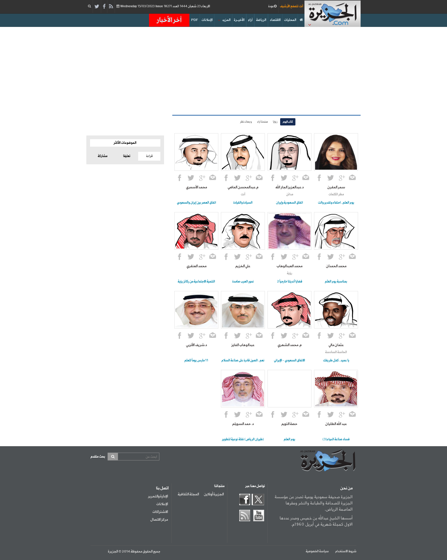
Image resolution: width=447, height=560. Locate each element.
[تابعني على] (342, 178)
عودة (271, 6)
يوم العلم (289, 439)
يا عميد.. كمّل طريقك (336, 360)
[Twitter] (97, 6)
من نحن (346, 488)
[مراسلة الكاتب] (352, 178)
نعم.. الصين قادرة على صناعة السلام (242, 360)
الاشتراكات (160, 512)
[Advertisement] (223, 71)
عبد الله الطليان (336, 424)
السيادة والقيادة (242, 202)
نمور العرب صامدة (243, 281)
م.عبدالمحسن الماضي (243, 187)
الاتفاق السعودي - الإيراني (289, 360)
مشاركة (102, 156)
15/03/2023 (165, 6)
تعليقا (126, 156)
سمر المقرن (336, 187)
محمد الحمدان (336, 266)
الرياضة (261, 20)
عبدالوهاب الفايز (243, 345)
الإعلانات (207, 20)
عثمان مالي (336, 345)
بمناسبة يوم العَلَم (336, 281)
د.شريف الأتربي (196, 345)
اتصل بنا (162, 488)
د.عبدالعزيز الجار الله (289, 187)
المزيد (226, 20)
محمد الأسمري (196, 187)
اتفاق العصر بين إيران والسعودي (196, 202)
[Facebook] (104, 6)
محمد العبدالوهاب (289, 266)
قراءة (149, 156)
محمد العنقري (196, 266)
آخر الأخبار (169, 20)
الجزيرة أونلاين (214, 494)
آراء (250, 20)
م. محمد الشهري (290, 345)
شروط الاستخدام (345, 551)
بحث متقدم (98, 456)
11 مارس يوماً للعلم (196, 360)
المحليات (290, 20)
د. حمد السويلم (243, 424)
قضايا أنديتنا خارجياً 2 (289, 281)
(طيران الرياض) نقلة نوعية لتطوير (243, 439)
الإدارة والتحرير (158, 496)
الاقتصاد (275, 20)
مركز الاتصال (159, 519)
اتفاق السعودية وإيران (289, 202)
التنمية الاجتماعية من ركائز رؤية (196, 281)
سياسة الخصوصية (317, 551)
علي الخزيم (242, 266)
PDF (194, 20)
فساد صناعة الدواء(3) (336, 439)
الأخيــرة (239, 20)
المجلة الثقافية (188, 494)
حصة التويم (289, 424)
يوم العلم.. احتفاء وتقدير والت (336, 202)
